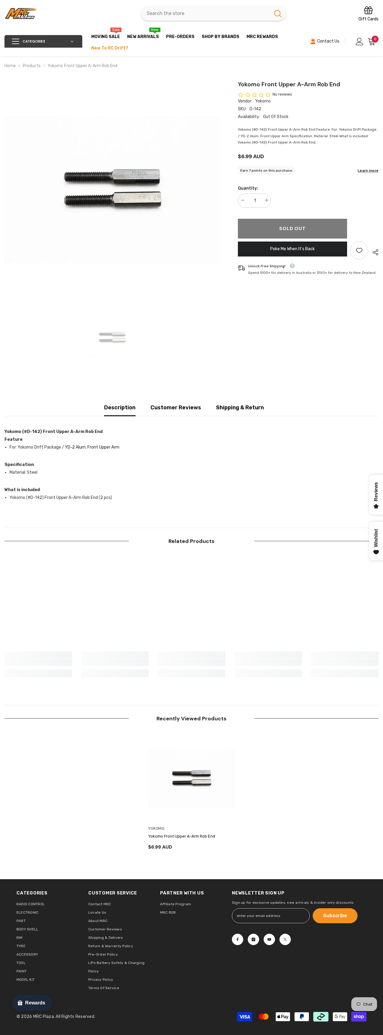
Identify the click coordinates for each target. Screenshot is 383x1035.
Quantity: (248, 188)
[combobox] (205, 13)
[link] (38, 662)
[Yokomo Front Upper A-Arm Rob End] (191, 777)
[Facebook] (237, 939)
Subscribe (335, 915)
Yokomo (263, 101)
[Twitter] (285, 939)
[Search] (213, 13)
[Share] (373, 252)
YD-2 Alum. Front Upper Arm (92, 447)
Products (32, 65)
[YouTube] (269, 939)
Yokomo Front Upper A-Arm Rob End (181, 836)
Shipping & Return (240, 407)
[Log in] (359, 41)
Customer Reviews (176, 407)
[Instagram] (253, 939)
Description (120, 407)
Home (10, 65)
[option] (112, 187)
